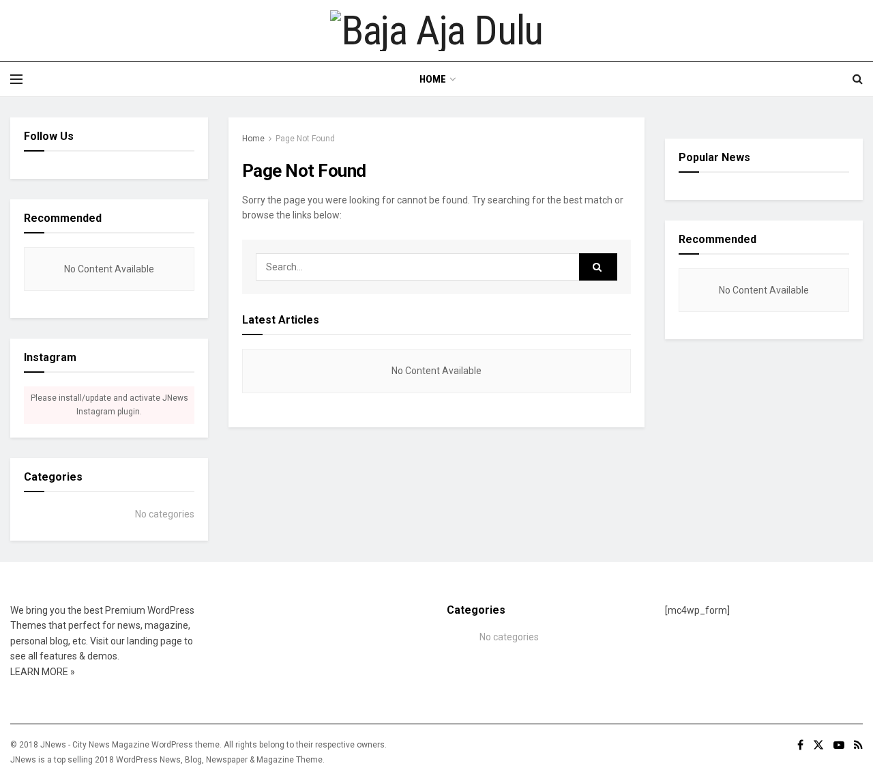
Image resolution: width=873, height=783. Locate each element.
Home (432, 79)
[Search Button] (598, 267)
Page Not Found (305, 138)
